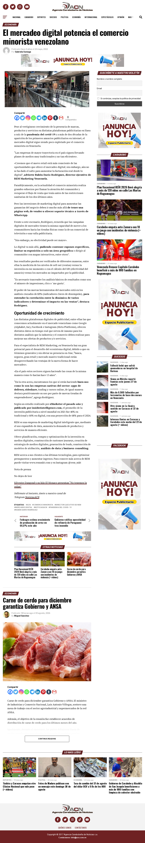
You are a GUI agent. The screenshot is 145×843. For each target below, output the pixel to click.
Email (99, 88)
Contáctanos (81, 827)
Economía (76, 17)
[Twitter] (22, 117)
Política (64, 17)
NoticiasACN (32, 497)
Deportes (41, 17)
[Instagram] (27, 117)
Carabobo (28, 17)
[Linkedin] (44, 117)
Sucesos (53, 17)
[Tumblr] (55, 117)
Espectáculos (107, 17)
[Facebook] (16, 117)
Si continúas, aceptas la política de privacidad (120, 98)
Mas (130, 17)
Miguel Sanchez (21, 616)
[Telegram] (39, 117)
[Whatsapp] (33, 117)
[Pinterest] (50, 117)
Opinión (120, 17)
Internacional (91, 17)
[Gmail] (61, 117)
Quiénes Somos (64, 827)
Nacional (17, 17)
